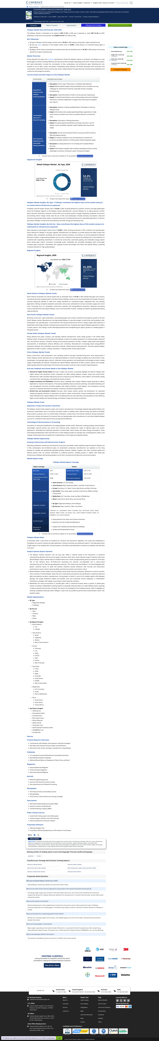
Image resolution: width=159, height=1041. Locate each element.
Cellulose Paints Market (74, 871)
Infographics (84, 1007)
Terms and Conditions (104, 1007)
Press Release (84, 1004)
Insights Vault (97, 3)
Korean (39, 856)
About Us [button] (67, 3)
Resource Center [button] (108, 3)
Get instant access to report (85, 156)
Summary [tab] (33, 25)
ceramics (50, 59)
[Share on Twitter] (38, 835)
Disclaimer (101, 1014)
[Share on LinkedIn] (34, 835)
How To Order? (102, 1004)
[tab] (33, 25)
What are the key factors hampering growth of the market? (45, 914)
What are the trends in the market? (37, 901)
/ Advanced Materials (33, 7)
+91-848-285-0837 (122, 992)
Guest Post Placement (86, 1014)
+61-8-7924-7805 (106, 992)
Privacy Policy (51, 1038)
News (82, 1018)
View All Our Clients (52, 965)
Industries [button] (87, 3)
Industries (65, 1004)
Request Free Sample (79, 199)
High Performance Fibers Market (36, 868)
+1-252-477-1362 (61, 992)
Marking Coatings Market (34, 864)
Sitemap (100, 1018)
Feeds (99, 1022)
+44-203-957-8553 (77, 992)
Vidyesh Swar (31, 841)
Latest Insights (77, 3)
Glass (39, 45)
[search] (131, 2)
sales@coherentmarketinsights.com (39, 999)
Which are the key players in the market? (39, 924)
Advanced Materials (93, 16)
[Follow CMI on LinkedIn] (117, 1000)
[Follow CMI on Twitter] (121, 1000)
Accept (59, 1038)
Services (65, 1007)
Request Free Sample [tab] (94, 25)
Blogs (82, 1011)
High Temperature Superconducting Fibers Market (81, 868)
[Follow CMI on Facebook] (124, 1000)
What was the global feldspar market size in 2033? (42, 881)
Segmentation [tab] (71, 25)
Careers (82, 1022)
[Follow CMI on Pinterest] (128, 1000)
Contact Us (66, 1011)
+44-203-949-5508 (89, 992)
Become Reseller (102, 1000)
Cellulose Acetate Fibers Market (36, 871)
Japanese (30, 856)
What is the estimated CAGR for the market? (40, 934)
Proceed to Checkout (120, 69)
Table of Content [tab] (51, 25)
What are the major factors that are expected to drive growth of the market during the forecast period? (58, 889)
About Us (65, 1000)
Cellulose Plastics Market (74, 864)
